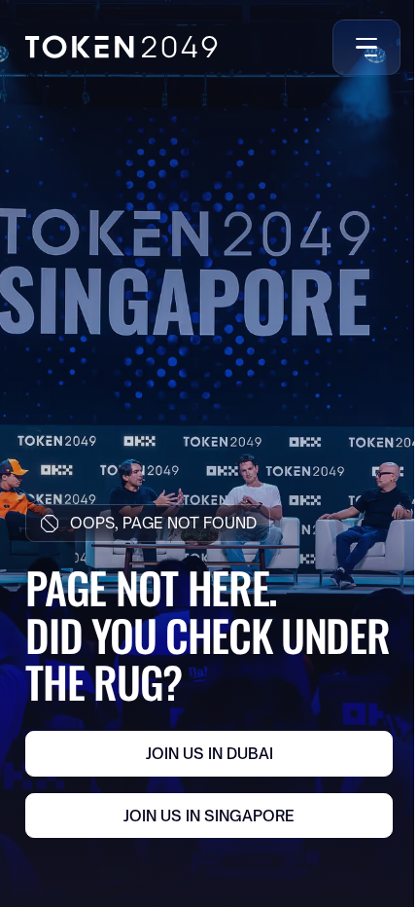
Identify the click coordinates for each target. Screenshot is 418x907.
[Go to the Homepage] (121, 46)
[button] (362, 47)
